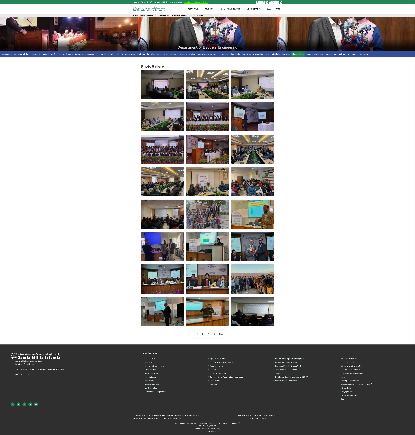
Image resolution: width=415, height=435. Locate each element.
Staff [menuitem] (53, 54)
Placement (170, 2)
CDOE (162, 2)
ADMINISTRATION (254, 9)
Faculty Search (216, 366)
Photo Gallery (198, 15)
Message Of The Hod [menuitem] (40, 54)
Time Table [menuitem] (235, 54)
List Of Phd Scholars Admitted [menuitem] (277, 54)
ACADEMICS (210, 9)
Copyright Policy (347, 391)
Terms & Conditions (349, 395)
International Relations (350, 369)
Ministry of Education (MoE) (286, 380)
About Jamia (193, 9)
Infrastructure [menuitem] (331, 54)
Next (221, 334)
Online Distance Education (352, 373)
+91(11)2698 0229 (22, 374)
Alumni (156, 2)
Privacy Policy (346, 388)
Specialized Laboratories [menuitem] (208, 54)
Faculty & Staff (146, 2)
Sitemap (344, 377)
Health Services (151, 373)
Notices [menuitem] (225, 54)
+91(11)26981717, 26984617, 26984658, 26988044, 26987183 (39, 369)
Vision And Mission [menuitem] (21, 54)
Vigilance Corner (348, 362)
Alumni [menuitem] (354, 54)
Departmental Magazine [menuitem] (252, 54)
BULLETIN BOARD (273, 9)
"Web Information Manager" (229, 423)
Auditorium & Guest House (286, 369)
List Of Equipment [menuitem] (170, 54)
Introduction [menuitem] (6, 54)
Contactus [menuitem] (364, 54)
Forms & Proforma (218, 373)
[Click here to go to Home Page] (149, 9)
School (278, 373)
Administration (150, 369)
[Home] (133, 15)
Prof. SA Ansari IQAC (349, 358)
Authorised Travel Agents (286, 362)
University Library (151, 384)
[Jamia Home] (59, 356)
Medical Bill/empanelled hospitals (289, 358)
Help (342, 399)
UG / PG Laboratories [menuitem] (126, 54)
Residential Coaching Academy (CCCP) (292, 377)
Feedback (214, 384)
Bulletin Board (150, 377)
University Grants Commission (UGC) (356, 384)
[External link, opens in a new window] (13, 404)
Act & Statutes (150, 388)
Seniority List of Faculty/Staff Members (226, 377)
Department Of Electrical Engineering (175, 15)
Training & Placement (350, 380)
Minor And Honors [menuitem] (65, 54)
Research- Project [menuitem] (188, 54)
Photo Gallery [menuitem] (298, 54)
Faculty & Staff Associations (221, 362)
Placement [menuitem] (156, 54)
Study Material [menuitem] (143, 54)
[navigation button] (19, 35)
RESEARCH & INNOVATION (231, 9)
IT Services (149, 380)
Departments (153, 15)
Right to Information (218, 358)
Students (136, 2)
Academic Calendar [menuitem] (314, 54)
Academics (149, 362)
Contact (179, 2)
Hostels (213, 369)
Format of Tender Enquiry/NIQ (288, 366)
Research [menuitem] (109, 54)
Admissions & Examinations (352, 366)
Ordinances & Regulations (155, 391)
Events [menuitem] (100, 54)
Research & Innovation (154, 366)
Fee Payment (215, 380)
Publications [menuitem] (344, 54)
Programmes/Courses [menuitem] (84, 54)
